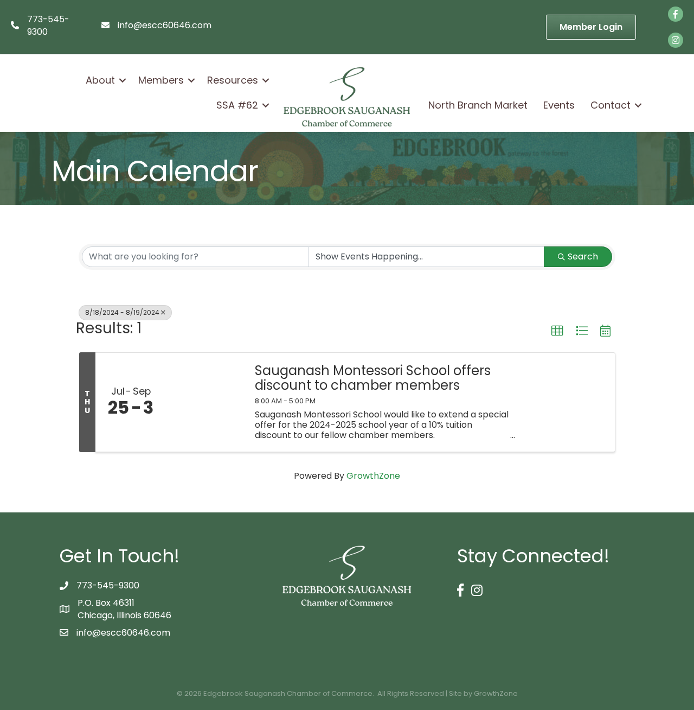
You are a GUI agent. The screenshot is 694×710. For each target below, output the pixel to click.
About (100, 80)
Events (559, 105)
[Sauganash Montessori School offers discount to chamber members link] (205, 402)
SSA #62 (237, 105)
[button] (557, 331)
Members (161, 80)
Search (583, 256)
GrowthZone (373, 476)
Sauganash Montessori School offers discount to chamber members (373, 378)
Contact (610, 105)
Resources (232, 80)
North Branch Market (478, 105)
